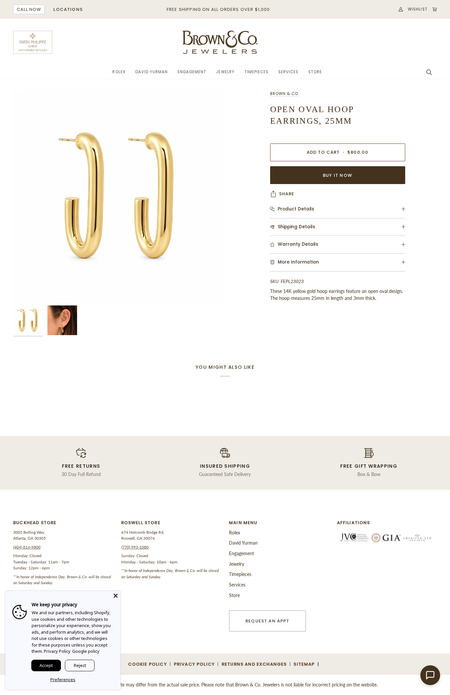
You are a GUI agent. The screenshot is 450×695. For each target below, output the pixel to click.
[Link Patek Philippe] (33, 42)
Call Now (29, 9)
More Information (298, 262)
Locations (68, 9)
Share (287, 194)
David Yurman (243, 543)
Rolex (234, 532)
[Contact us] (430, 675)
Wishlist (418, 9)
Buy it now (337, 175)
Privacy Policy (57, 651)
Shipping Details (296, 227)
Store (234, 595)
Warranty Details (298, 244)
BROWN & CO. (284, 93)
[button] (118, 72)
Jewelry (236, 564)
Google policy (85, 651)
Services (237, 584)
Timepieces (240, 574)
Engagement (241, 553)
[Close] (115, 595)
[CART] (432, 9)
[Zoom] (25, 290)
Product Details (296, 209)
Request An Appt (267, 621)
